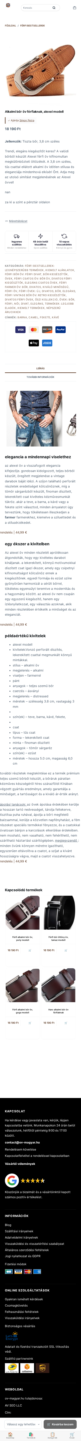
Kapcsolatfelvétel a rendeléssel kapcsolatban (37, 1156)
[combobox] (36, 8)
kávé (55, 317)
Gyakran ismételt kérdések (24, 1299)
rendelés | (13, 532)
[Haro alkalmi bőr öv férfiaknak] (58, 985)
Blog (8, 1225)
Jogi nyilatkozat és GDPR (22, 1256)
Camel (33, 317)
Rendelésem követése (20, 1149)
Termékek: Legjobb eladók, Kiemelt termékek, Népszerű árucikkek (39, 308)
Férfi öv (11, 291)
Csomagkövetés (16, 1305)
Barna (22, 317)
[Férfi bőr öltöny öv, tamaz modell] (58, 912)
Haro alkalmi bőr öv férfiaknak (58, 1011)
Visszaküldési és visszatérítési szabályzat (34, 1244)
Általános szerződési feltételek (27, 1250)
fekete (45, 317)
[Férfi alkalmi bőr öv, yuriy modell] (23, 912)
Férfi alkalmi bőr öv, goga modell (22, 1011)
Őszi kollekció (46, 299)
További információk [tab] (40, 377)
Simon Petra (26, 120)
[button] (16, 221)
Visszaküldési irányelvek (22, 1318)
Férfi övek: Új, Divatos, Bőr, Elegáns (47, 291)
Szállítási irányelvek (19, 1231)
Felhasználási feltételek (22, 1312)
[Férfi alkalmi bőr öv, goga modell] (23, 985)
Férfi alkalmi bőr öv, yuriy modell (22, 938)
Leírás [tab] (40, 368)
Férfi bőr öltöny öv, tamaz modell (58, 938)
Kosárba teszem (63, 1424)
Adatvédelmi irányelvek (21, 1237)
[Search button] (54, 8)
